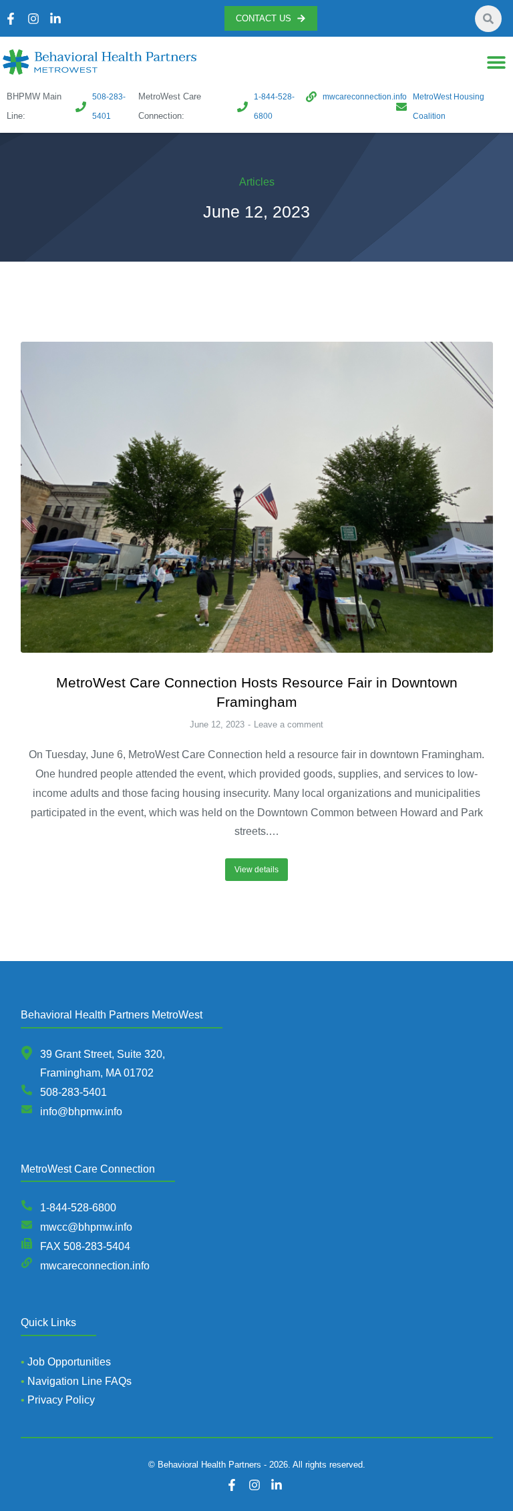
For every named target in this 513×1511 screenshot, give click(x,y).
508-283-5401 (73, 1092)
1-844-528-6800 (78, 1207)
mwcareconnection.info (95, 1265)
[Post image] (257, 497)
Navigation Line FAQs (79, 1381)
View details (256, 869)
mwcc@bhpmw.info (86, 1227)
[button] (496, 62)
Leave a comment (288, 724)
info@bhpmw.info (81, 1111)
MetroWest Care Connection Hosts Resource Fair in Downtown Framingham (257, 692)
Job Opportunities (69, 1362)
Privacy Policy (61, 1400)
